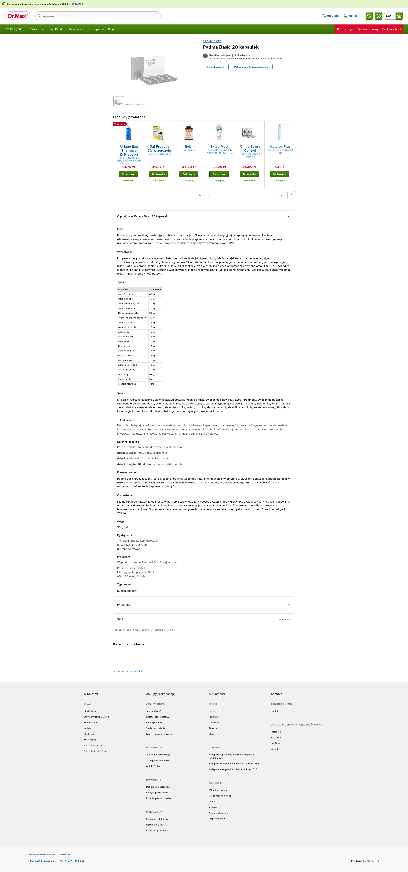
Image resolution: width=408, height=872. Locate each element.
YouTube (275, 743)
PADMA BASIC (212, 41)
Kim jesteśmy (91, 711)
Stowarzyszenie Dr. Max (96, 716)
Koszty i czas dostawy (157, 716)
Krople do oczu (217, 818)
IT (381, 861)
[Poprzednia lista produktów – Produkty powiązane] (282, 195)
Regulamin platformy (157, 819)
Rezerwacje (76, 29)
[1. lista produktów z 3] (199, 195)
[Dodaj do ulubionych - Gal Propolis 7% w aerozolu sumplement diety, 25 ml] (170, 124)
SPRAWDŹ (77, 4)
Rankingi (213, 716)
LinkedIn (275, 748)
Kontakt (275, 711)
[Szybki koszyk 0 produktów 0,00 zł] (399, 16)
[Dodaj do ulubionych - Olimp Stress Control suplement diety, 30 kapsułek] (261, 124)
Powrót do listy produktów (130, 671)
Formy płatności (154, 722)
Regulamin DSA (154, 824)
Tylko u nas (37, 29)
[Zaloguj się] (378, 16)
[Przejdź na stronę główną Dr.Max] (18, 15)
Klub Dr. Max (57, 29)
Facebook (276, 737)
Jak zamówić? (153, 711)
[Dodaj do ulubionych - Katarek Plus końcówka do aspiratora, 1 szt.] (291, 124)
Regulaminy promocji (157, 830)
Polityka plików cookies (158, 798)
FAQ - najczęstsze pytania (159, 734)
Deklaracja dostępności (158, 786)
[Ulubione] (369, 16)
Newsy (212, 711)
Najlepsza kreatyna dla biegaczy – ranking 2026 (234, 763)
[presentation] (128, 132)
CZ (368, 861)
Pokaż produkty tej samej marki (251, 66)
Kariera (87, 728)
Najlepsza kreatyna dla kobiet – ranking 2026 (233, 769)
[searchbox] (98, 15)
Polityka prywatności (157, 792)
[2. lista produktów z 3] (204, 195)
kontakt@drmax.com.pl (42, 860)
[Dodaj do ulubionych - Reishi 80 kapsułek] (200, 124)
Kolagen (213, 807)
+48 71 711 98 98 (74, 860)
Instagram (276, 731)
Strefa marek (90, 734)
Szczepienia (96, 29)
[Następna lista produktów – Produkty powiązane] (291, 195)
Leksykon (214, 722)
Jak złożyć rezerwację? (158, 754)
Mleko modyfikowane (220, 795)
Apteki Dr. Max (154, 766)
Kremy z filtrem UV (218, 812)
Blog (111, 29)
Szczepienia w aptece (95, 745)
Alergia (212, 801)
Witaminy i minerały (219, 790)
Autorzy (213, 728)
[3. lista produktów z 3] (208, 195)
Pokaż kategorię (215, 66)
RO (377, 861)
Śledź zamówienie (155, 728)
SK (373, 861)
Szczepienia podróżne (95, 751)
